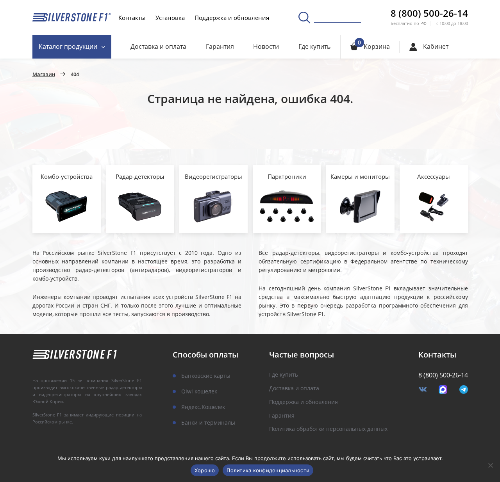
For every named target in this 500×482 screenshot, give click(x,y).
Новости (266, 46)
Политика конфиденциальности (268, 470)
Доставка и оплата (158, 46)
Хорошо (205, 470)
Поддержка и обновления (232, 17)
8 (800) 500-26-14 (429, 13)
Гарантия (220, 46)
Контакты (132, 17)
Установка (170, 17)
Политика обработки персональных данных (328, 429)
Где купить (314, 46)
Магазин (43, 74)
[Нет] (490, 465)
